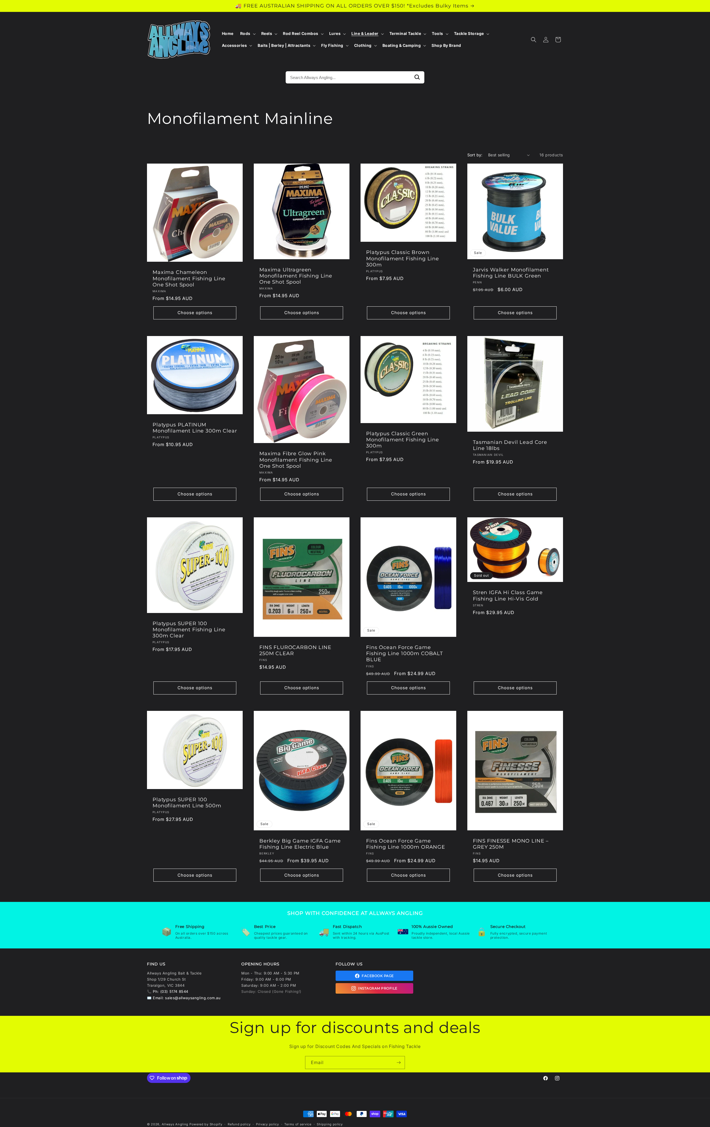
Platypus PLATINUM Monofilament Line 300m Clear (195, 428)
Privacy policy (267, 1124)
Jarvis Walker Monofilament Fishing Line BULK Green (511, 273)
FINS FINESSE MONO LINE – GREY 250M (511, 844)
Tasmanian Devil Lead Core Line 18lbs (510, 445)
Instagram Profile (377, 988)
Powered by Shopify (205, 1124)
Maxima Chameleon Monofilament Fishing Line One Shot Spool (189, 278)
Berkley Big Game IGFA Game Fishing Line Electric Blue (300, 844)
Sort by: (475, 154)
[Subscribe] (398, 1062)
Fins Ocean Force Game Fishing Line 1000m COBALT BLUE (404, 653)
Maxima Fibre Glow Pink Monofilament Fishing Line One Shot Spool (295, 460)
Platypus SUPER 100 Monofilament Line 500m (187, 803)
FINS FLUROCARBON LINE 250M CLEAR (295, 650)
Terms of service (297, 1124)
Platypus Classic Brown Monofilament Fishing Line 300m (402, 259)
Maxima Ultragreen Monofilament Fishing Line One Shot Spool (295, 276)
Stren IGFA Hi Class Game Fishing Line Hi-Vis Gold (508, 595)
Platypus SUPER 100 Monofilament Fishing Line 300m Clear (189, 629)
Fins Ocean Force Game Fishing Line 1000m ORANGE (405, 844)
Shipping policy (330, 1124)
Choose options (195, 312)
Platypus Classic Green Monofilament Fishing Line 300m (402, 440)
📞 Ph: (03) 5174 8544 (167, 991)
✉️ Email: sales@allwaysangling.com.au (184, 998)
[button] (247, 33)
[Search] (417, 77)
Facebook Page (378, 976)
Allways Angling (175, 1124)
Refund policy (239, 1124)
